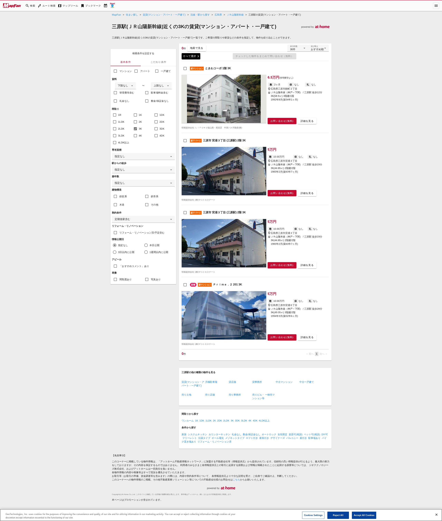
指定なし (123, 245)
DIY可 (324, 434)
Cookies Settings (313, 515)
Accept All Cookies (364, 515)
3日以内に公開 (126, 252)
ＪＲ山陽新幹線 (235, 14)
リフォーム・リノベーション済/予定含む (142, 232)
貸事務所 (257, 382)
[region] (221, 515)
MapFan (116, 14)
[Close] (436, 514)
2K (140, 121)
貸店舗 (232, 382)
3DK (162, 128)
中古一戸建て (306, 382)
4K (140, 135)
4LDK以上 (123, 142)
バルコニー (292, 438)
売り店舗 (210, 394)
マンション (125, 71)
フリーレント (189, 438)
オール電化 (218, 438)
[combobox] (125, 86)
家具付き (264, 438)
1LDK (121, 121)
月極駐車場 (211, 382)
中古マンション (284, 382)
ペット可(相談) (312, 434)
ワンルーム (188, 420)
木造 (121, 204)
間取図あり (125, 279)
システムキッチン (197, 434)
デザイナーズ (277, 438)
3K (140, 128)
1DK (162, 115)
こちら (236, 479)
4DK (162, 135)
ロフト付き (252, 438)
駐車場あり (314, 438)
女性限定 (282, 434)
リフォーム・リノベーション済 (214, 441)
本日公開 (154, 245)
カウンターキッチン (219, 434)
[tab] (125, 62)
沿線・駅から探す (200, 14)
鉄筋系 (123, 196)
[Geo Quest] (112, 5)
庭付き (303, 438)
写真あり (156, 279)
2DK (162, 121)
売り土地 (186, 394)
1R (119, 115)
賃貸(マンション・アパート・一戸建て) (164, 14)
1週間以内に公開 (159, 252)
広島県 (218, 14)
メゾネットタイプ (234, 438)
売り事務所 (235, 394)
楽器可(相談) (295, 434)
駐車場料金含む (159, 92)
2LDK (121, 128)
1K (140, 115)
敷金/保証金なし (160, 101)
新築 (184, 434)
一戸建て (166, 71)
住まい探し (132, 14)
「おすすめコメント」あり (134, 266)
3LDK (121, 135)
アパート (145, 71)
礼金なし (124, 101)
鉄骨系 (154, 196)
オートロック (269, 434)
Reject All (338, 515)
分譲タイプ (204, 438)
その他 (154, 204)
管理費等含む (126, 92)
